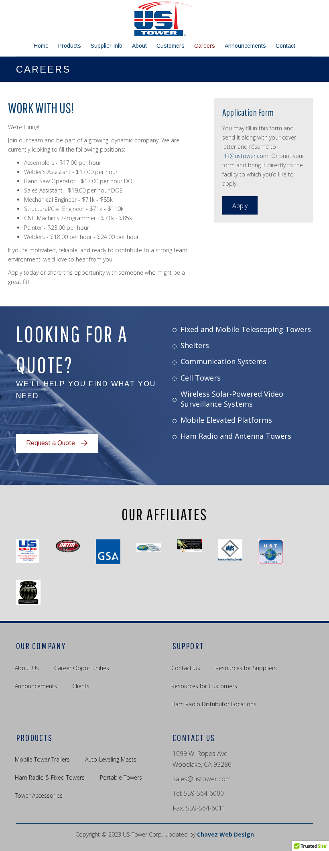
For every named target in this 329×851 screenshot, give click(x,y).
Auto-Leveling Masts (110, 759)
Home (41, 46)
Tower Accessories (39, 795)
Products (69, 46)
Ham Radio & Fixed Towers (50, 777)
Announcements (245, 46)
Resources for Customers (204, 686)
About (139, 46)
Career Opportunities (81, 668)
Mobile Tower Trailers (42, 759)
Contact (285, 46)
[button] (240, 205)
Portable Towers (121, 777)
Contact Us (185, 668)
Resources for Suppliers (246, 668)
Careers (204, 46)
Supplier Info (106, 46)
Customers (170, 46)
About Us (27, 668)
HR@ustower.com (245, 156)
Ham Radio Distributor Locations (213, 704)
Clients (80, 686)
